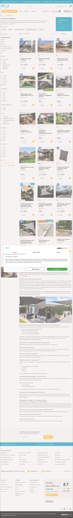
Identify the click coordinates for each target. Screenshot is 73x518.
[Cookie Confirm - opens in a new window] (62, 248)
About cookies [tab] (36, 252)
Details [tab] (58, 252)
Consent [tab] (15, 252)
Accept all (57, 269)
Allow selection (36, 269)
